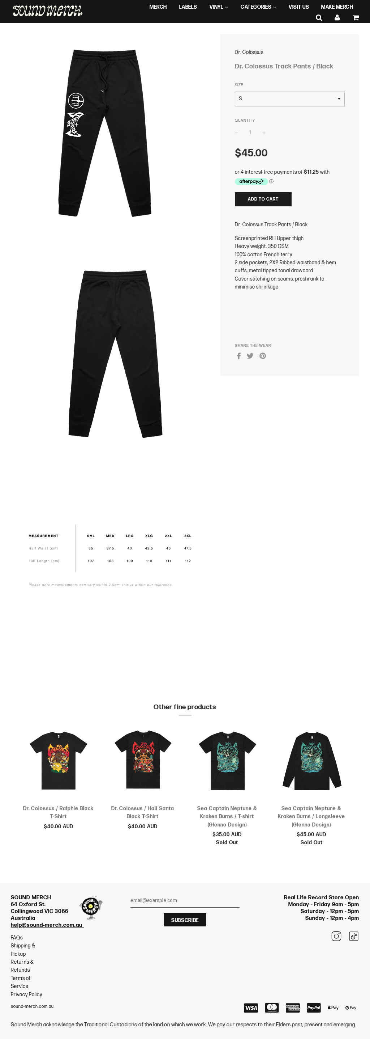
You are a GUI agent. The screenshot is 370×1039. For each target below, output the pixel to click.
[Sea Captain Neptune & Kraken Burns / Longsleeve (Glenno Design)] (312, 763)
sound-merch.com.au (32, 1006)
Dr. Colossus (249, 52)
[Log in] (337, 18)
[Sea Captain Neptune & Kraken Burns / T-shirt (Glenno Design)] (227, 763)
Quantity (245, 120)
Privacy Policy (26, 995)
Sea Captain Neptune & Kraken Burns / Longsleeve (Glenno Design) (311, 816)
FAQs (17, 938)
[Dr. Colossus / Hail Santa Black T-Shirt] (143, 763)
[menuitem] (158, 7)
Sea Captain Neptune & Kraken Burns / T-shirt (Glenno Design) (227, 816)
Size (239, 85)
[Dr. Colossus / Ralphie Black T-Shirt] (58, 763)
